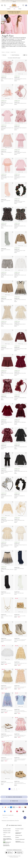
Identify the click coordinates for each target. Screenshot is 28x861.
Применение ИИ (18, 835)
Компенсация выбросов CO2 (7, 842)
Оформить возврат (7, 830)
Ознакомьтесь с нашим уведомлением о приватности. (10, 820)
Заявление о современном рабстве (19, 842)
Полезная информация (19, 839)
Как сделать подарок (19, 828)
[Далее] (19, 789)
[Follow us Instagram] (11, 811)
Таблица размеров (7, 836)
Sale (14, 8)
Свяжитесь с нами (6, 832)
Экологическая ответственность (6, 845)
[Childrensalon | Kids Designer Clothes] (14, 4)
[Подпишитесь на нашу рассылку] (24, 817)
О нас (4, 834)
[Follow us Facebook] (4, 811)
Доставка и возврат (7, 828)
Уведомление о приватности (18, 833)
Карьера (17, 830)
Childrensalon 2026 (16, 855)
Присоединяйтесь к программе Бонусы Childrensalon (14, 803)
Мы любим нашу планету (15, 825)
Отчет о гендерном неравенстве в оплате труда (7, 839)
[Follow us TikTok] (23, 811)
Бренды (19, 8)
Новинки (8, 8)
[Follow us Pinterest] (17, 811)
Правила (17, 837)
